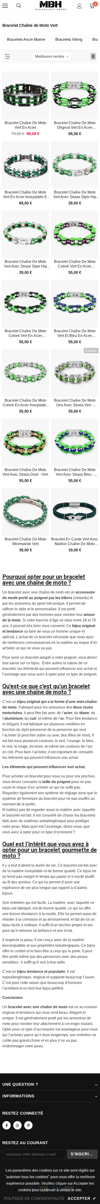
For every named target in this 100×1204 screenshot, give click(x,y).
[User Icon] (79, 5)
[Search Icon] (18, 5)
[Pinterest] (28, 1125)
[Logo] (50, 6)
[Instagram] (17, 1125)
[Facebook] (6, 1125)
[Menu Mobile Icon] (5, 6)
